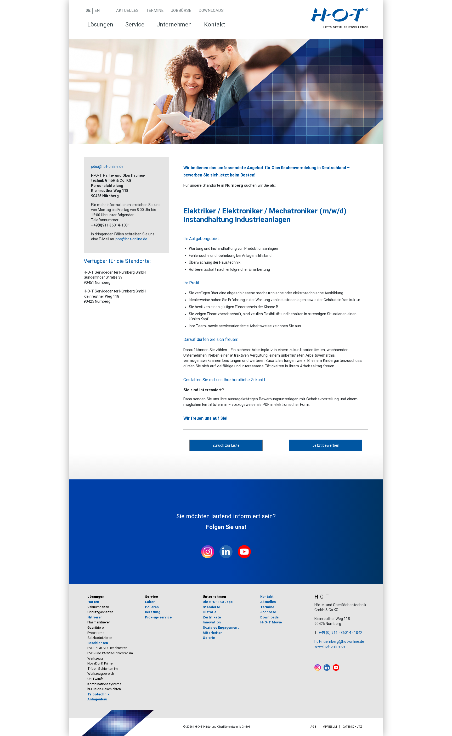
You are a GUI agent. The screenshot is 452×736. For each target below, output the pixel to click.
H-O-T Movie (271, 622)
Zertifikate (212, 617)
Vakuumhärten (98, 607)
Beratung (152, 612)
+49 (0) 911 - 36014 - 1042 (340, 632)
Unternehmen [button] (174, 24)
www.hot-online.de (330, 646)
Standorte (211, 607)
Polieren (152, 607)
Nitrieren (95, 617)
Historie (209, 612)
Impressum (329, 726)
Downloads (211, 10)
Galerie (209, 638)
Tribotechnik (98, 694)
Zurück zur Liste (226, 445)
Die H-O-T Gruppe (218, 602)
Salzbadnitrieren (99, 638)
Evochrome (95, 633)
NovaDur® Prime (99, 663)
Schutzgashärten (100, 612)
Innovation (212, 622)
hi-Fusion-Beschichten (104, 689)
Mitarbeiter (212, 633)
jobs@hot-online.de (107, 166)
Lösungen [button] (100, 24)
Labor (150, 602)
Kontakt (214, 24)
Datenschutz (352, 726)
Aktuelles (127, 10)
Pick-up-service (158, 617)
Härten (93, 602)
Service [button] (134, 24)
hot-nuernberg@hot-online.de (339, 641)
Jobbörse (181, 10)
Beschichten (97, 643)
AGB (313, 726)
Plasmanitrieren (98, 622)
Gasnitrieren (96, 627)
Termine (154, 10)
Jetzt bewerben (325, 445)
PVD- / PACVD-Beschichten (107, 648)
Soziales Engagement (221, 627)
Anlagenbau (97, 699)
